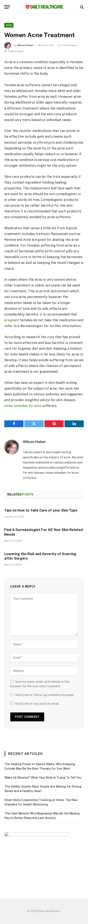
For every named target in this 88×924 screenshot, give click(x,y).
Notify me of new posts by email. (37, 703)
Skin (9, 25)
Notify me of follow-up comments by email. (44, 695)
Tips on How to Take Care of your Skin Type (40, 510)
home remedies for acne (22, 406)
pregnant (11, 320)
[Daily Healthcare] (44, 7)
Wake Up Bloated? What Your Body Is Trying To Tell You (42, 777)
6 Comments (69, 45)
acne (60, 154)
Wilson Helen (25, 45)
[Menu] (7, 7)
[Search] (81, 7)
